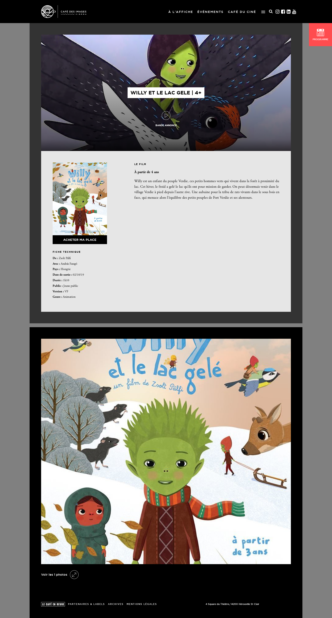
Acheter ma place (79, 239)
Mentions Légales (142, 604)
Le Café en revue (53, 604)
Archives (116, 604)
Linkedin (288, 11)
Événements (210, 11)
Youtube (294, 11)
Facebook (283, 11)
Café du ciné (242, 11)
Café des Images (63, 11)
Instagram (277, 11)
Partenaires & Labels (86, 604)
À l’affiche (180, 11)
